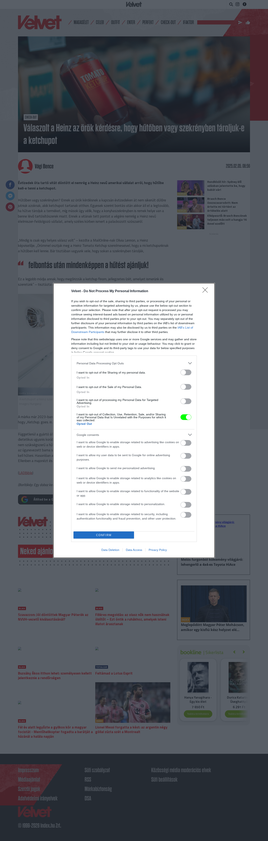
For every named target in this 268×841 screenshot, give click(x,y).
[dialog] (134, 420)
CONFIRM (104, 535)
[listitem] (134, 363)
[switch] (185, 372)
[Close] (206, 291)
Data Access (134, 550)
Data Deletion (110, 550)
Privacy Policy (158, 550)
